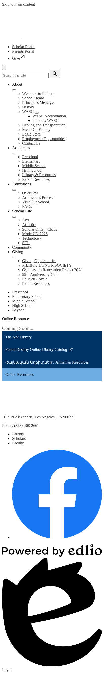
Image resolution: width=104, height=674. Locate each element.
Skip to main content (18, 4)
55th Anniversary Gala (40, 274)
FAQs (27, 206)
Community (21, 247)
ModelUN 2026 (35, 234)
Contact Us (31, 143)
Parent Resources (36, 179)
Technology (31, 238)
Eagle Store (31, 134)
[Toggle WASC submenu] (37, 113)
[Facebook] (57, 537)
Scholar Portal (23, 46)
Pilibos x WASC (45, 120)
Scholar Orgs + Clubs (39, 229)
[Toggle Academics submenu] (14, 153)
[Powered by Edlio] (52, 555)
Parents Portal (23, 51)
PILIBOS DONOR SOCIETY (47, 265)
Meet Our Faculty (36, 129)
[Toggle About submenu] (14, 90)
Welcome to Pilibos (37, 93)
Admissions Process (38, 197)
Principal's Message (38, 102)
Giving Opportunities (39, 261)
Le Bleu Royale (34, 279)
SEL (26, 243)
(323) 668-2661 (26, 425)
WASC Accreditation (49, 116)
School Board (33, 98)
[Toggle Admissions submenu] (14, 190)
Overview (30, 193)
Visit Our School (35, 202)
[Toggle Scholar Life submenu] (14, 217)
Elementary (31, 161)
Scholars (19, 438)
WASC (28, 111)
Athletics (29, 224)
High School (32, 170)
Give (19, 58)
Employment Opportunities (43, 139)
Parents (18, 434)
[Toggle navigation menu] (4, 67)
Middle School (34, 166)
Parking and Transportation (43, 125)
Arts (25, 220)
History (28, 107)
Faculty (18, 443)
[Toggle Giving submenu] (14, 257)
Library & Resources (39, 175)
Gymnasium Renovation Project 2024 (52, 270)
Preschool (30, 157)
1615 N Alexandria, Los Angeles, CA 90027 (37, 417)
